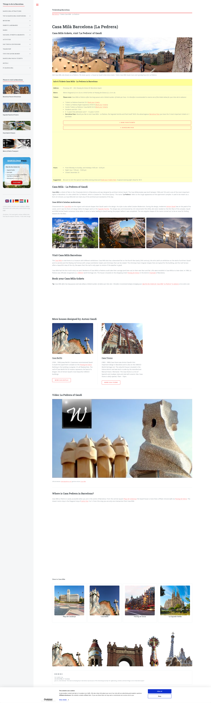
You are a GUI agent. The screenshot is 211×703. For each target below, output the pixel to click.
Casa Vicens (107, 358)
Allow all (159, 691)
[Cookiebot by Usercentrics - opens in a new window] (48, 700)
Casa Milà (67, 206)
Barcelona (55, 14)
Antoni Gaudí (171, 206)
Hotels (5, 63)
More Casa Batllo (61, 380)
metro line (84, 501)
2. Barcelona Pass (127, 127)
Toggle (37, 5)
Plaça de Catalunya (130, 499)
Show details (63, 699)
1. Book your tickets (127, 122)
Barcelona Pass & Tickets (13, 58)
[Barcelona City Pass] (17, 172)
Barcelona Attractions (12, 11)
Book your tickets (94, 102)
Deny (159, 696)
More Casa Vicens (111, 382)
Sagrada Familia (103, 209)
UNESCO (80, 273)
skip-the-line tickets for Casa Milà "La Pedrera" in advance (160, 284)
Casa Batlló (57, 358)
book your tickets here (108, 180)
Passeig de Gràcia (133, 273)
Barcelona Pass (154, 114)
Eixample (153, 273)
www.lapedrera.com (66, 481)
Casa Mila (83, 481)
